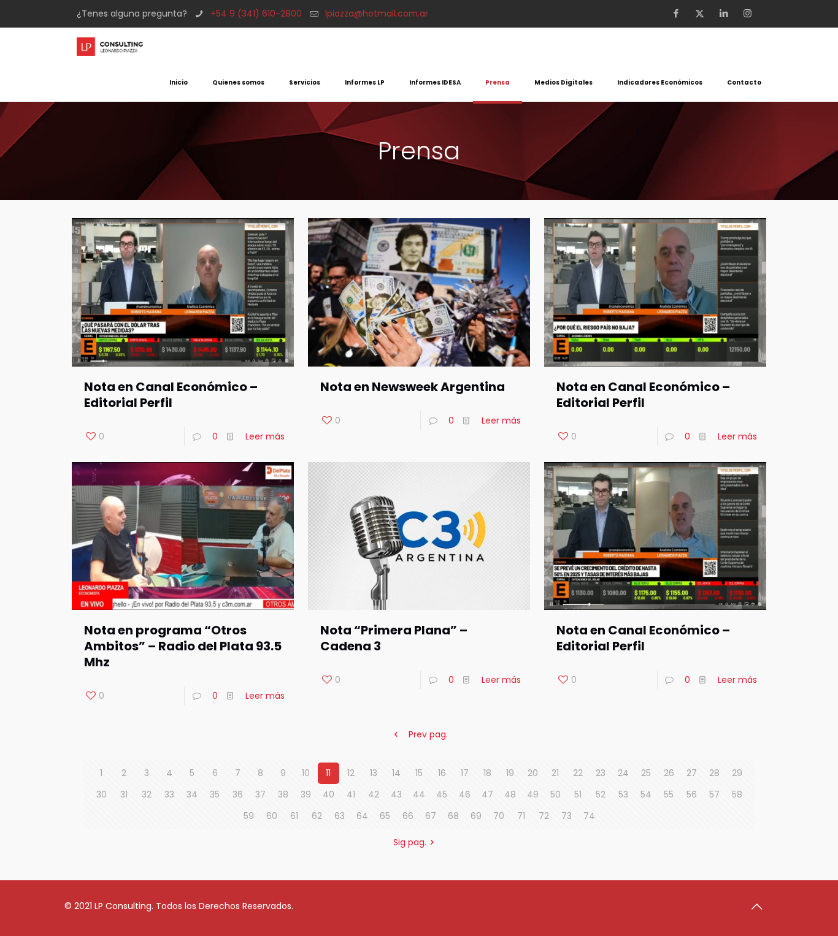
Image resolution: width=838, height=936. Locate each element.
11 (328, 773)
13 (373, 773)
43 (396, 794)
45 (441, 794)
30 (101, 794)
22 (578, 773)
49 (533, 794)
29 (737, 773)
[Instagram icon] (751, 13)
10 (306, 773)
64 (362, 816)
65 (385, 816)
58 (737, 794)
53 (623, 794)
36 (238, 794)
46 (465, 794)
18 (487, 773)
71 (521, 816)
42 (373, 794)
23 (600, 773)
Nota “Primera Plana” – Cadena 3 (393, 638)
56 (691, 794)
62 (317, 816)
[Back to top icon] (761, 906)
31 (124, 794)
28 (714, 773)
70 (498, 816)
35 (215, 794)
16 (442, 773)
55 (669, 794)
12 (351, 773)
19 (510, 773)
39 (306, 794)
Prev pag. (428, 734)
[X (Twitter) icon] (703, 13)
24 (623, 773)
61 (294, 816)
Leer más (265, 436)
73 (566, 816)
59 (249, 816)
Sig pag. (409, 842)
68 (453, 816)
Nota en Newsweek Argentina (412, 386)
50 (555, 794)
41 (351, 794)
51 (578, 794)
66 (407, 816)
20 (533, 773)
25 (646, 773)
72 (544, 816)
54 (646, 794)
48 (510, 794)
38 (283, 794)
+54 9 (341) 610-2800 (256, 13)
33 (169, 794)
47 (487, 794)
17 (465, 773)
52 (600, 794)
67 (430, 816)
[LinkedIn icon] (727, 13)
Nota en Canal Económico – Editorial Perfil (171, 394)
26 (669, 773)
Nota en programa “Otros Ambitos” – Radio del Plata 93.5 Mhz (183, 646)
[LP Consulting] (110, 46)
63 (339, 816)
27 (691, 773)
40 (328, 794)
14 (396, 773)
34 (192, 794)
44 (419, 794)
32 (147, 794)
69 (476, 816)
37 (260, 794)
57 (714, 794)
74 (589, 816)
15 (419, 773)
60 (271, 816)
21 (555, 773)
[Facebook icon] (679, 13)
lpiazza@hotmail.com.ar (376, 13)
